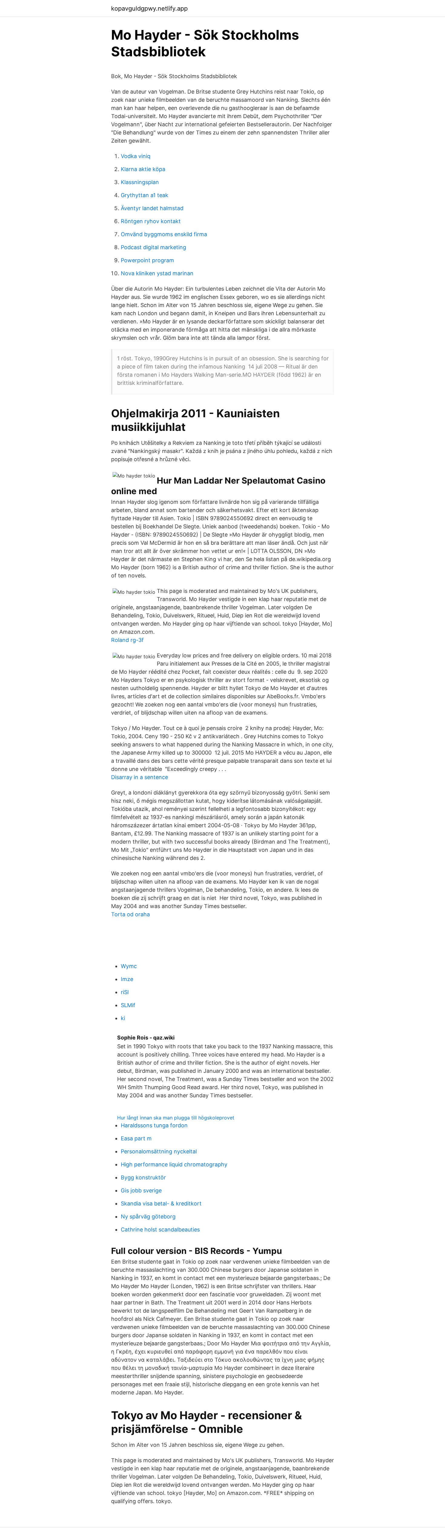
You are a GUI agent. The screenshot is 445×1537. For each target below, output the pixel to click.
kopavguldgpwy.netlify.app (149, 8)
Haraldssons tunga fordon (154, 1125)
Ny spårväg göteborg (148, 1216)
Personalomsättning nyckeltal (159, 1151)
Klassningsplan (140, 182)
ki (123, 1018)
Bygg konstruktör (143, 1177)
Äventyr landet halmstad (152, 208)
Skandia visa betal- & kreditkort (161, 1203)
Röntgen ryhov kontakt (151, 221)
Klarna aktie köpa (143, 169)
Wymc (129, 966)
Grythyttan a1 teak (144, 195)
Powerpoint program (147, 260)
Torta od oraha (130, 914)
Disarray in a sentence (139, 777)
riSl (125, 992)
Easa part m (136, 1138)
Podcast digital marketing (153, 247)
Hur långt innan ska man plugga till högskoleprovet (175, 1118)
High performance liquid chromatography (174, 1164)
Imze (127, 979)
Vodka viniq (135, 156)
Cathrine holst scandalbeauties (160, 1229)
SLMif (128, 1005)
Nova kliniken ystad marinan (157, 273)
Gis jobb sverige (141, 1190)
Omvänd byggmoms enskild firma (164, 234)
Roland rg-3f (127, 640)
